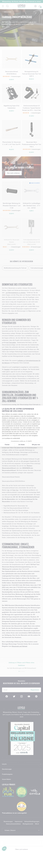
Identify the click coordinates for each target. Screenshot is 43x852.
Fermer (7, 444)
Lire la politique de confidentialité (11, 438)
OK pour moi (36, 444)
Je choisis (21, 444)
